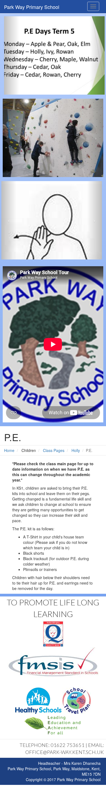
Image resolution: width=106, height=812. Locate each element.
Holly (75, 450)
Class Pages (53, 450)
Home (9, 450)
